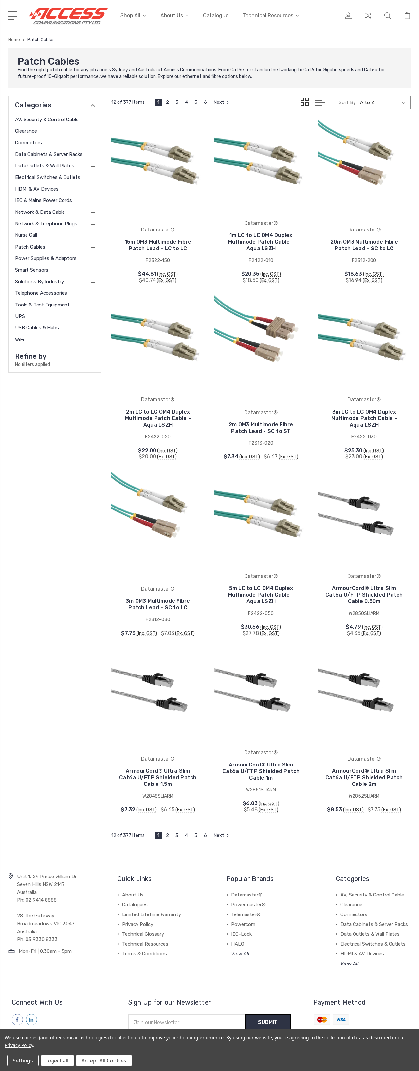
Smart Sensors (31, 270)
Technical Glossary (143, 934)
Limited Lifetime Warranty (151, 914)
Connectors (28, 143)
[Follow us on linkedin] (31, 1019)
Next (218, 102)
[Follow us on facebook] (17, 1019)
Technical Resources (268, 15)
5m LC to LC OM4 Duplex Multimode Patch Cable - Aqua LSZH (261, 594)
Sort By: (348, 102)
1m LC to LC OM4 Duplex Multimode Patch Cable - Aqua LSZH (261, 241)
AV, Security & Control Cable (47, 119)
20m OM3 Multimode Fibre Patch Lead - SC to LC (364, 245)
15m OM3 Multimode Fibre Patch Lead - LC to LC (158, 245)
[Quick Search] (387, 19)
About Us (171, 15)
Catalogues (135, 905)
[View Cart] (407, 19)
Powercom (243, 924)
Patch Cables (30, 247)
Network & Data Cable (40, 212)
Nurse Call (26, 235)
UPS (20, 316)
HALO (237, 944)
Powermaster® (248, 905)
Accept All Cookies (104, 1060)
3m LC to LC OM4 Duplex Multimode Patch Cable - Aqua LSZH (364, 418)
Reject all (57, 1060)
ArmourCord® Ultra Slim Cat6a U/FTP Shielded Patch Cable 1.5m (158, 777)
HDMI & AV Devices (37, 189)
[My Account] (348, 19)
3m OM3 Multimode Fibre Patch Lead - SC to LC (158, 604)
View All (240, 954)
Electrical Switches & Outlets (47, 177)
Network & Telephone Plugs (46, 224)
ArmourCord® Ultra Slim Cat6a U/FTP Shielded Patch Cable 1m (261, 771)
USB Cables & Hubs (37, 328)
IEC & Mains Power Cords (43, 200)
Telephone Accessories (41, 293)
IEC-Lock (241, 934)
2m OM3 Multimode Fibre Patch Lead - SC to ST (261, 427)
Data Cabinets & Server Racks (48, 154)
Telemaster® (246, 914)
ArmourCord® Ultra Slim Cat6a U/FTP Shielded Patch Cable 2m (364, 777)
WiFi (19, 339)
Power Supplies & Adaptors (46, 258)
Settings (23, 1060)
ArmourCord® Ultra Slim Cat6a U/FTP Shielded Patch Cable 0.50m (364, 594)
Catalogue (215, 15)
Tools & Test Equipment (42, 305)
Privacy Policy (137, 924)
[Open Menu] (14, 14)
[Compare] (368, 19)
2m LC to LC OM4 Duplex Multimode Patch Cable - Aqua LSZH (158, 418)
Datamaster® (247, 895)
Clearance (26, 131)
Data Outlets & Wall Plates (44, 166)
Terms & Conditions (144, 954)
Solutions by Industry (39, 282)
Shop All (130, 15)
